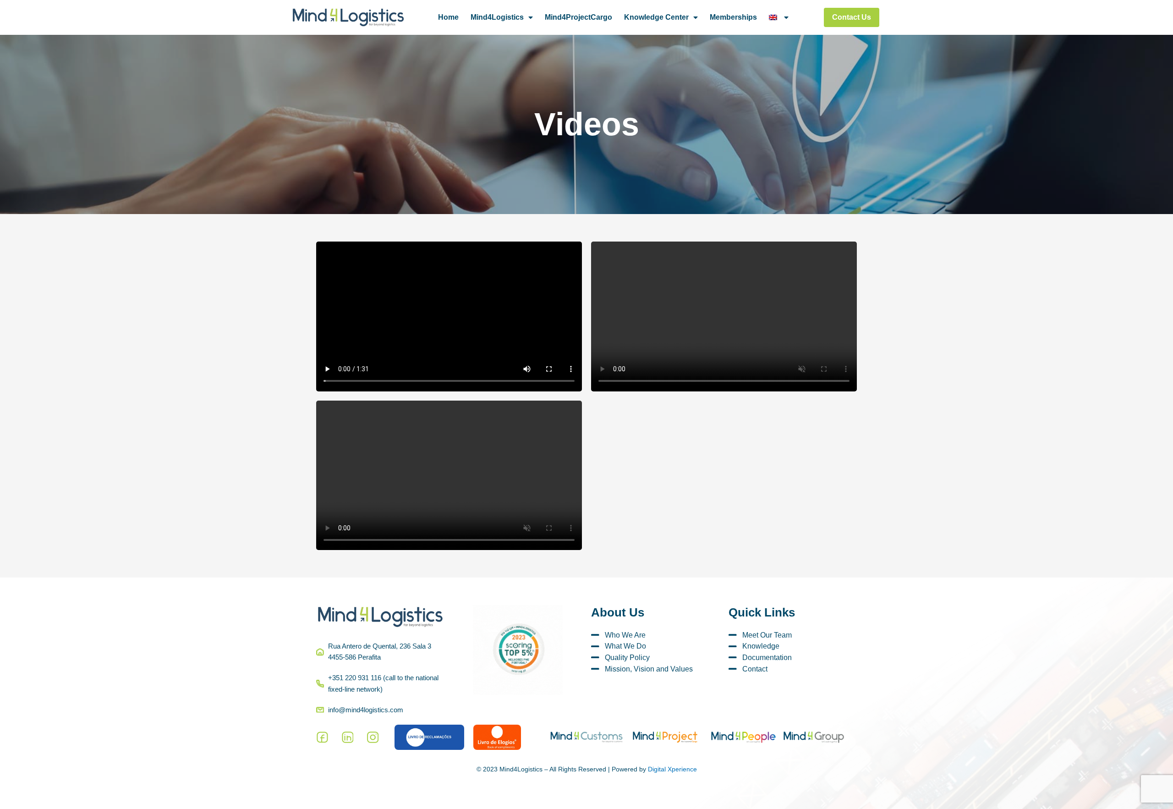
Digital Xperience (672, 769)
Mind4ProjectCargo (578, 17)
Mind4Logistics (497, 17)
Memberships (733, 17)
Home (448, 17)
